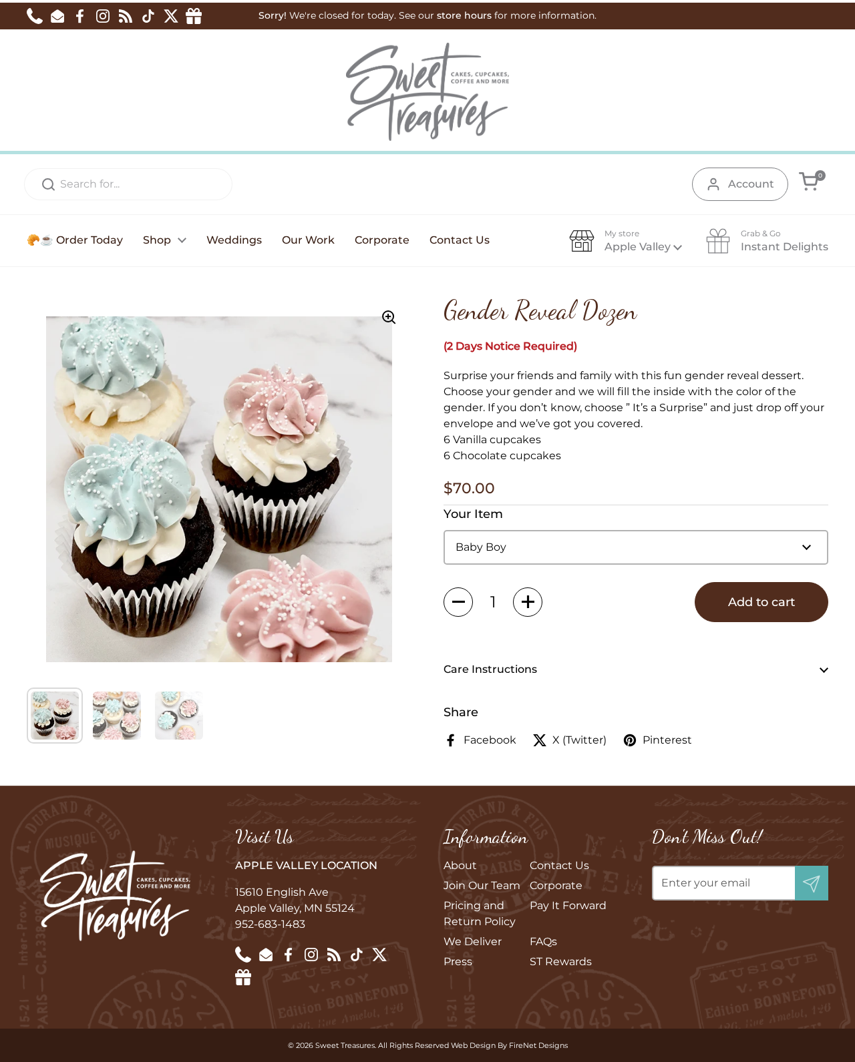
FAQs (543, 941)
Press (458, 961)
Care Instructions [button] (490, 669)
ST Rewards (561, 961)
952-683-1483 (270, 924)
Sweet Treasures (345, 1045)
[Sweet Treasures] (428, 92)
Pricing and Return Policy (480, 913)
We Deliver (473, 941)
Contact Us (559, 865)
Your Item (473, 514)
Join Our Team (482, 885)
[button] (808, 181)
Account (751, 184)
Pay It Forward (568, 905)
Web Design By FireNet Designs (509, 1045)
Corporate (556, 885)
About (460, 865)
